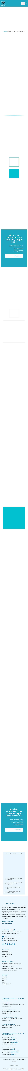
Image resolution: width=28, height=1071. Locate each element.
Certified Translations (7, 954)
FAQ (3, 980)
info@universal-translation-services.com (14, 937)
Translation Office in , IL (9, 1039)
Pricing (3, 982)
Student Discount (6, 984)
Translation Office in (8, 1049)
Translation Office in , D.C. (10, 1051)
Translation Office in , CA (10, 1041)
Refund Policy (22, 1069)
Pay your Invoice (14, 1065)
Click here (17, 256)
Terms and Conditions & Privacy (10, 1069)
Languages (5, 951)
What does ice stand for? (8, 963)
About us (4, 978)
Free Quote (4, 977)
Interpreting (5, 956)
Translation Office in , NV (10, 1048)
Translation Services (7, 953)
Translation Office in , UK (9, 1054)
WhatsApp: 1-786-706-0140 (10, 940)
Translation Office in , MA (9, 1037)
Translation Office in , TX (9, 1044)
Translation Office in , (11, 1052)
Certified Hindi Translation (8, 968)
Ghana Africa (5, 970)
